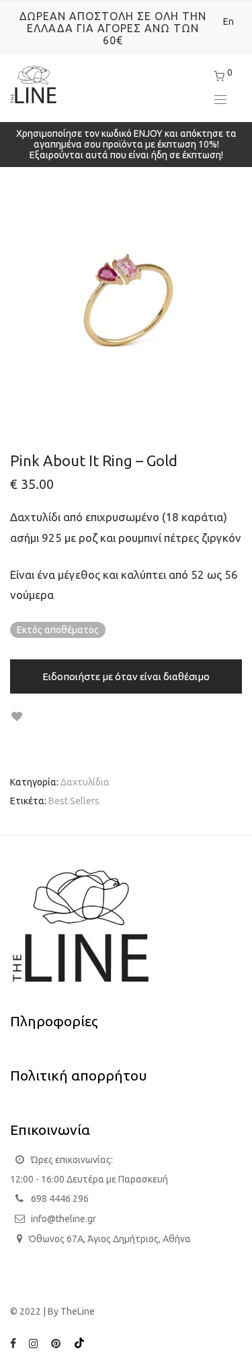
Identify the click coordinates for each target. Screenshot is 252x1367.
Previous (12, 300)
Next (239, 300)
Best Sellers (73, 801)
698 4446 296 (60, 1198)
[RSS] (79, 1342)
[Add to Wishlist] (16, 716)
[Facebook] (13, 1342)
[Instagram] (33, 1342)
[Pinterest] (56, 1342)
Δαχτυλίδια (85, 782)
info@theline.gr (63, 1218)
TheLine (77, 1311)
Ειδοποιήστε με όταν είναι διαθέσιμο (126, 676)
